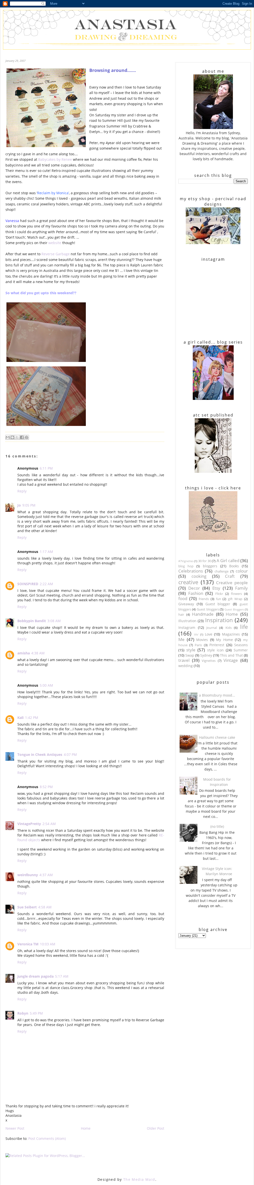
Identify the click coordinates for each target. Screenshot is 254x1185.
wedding (185, 665)
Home (86, 1128)
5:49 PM (36, 1013)
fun (218, 599)
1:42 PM (31, 717)
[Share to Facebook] (21, 437)
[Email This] (7, 437)
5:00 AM (46, 685)
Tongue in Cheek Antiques (39, 754)
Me (181, 639)
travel (184, 660)
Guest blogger (217, 604)
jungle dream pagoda (35, 976)
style (190, 650)
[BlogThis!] (12, 437)
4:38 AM (38, 653)
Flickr (219, 594)
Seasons (241, 644)
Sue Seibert (27, 907)
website (54, 242)
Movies (202, 639)
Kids (228, 628)
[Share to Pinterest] (26, 437)
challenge (221, 571)
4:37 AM (46, 874)
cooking (198, 576)
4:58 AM (45, 907)
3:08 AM (54, 620)
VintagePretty (29, 823)
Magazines (231, 634)
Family (241, 588)
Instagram (186, 627)
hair (181, 614)
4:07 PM (70, 754)
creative (188, 582)
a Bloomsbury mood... (217, 695)
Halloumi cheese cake (217, 737)
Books (234, 566)
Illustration (187, 620)
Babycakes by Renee (55, 159)
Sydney (206, 655)
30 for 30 (204, 561)
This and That (231, 655)
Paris (198, 645)
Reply (22, 491)
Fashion (195, 593)
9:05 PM (28, 505)
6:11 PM (46, 468)
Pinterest (216, 644)
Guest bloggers (208, 609)
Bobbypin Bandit (31, 620)
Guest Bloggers (234, 609)
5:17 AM (61, 976)
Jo (19, 505)
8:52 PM (46, 786)
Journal (211, 628)
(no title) (217, 826)
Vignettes (209, 661)
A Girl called (228, 560)
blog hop (185, 566)
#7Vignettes (185, 561)
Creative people (232, 582)
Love (208, 634)
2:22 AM (46, 583)
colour (242, 571)
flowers (236, 594)
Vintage (230, 660)
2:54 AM (49, 823)
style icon (215, 650)
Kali (20, 717)
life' (196, 634)
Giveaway (186, 604)
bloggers (210, 566)
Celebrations (190, 571)
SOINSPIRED (27, 583)
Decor (194, 588)
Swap (189, 655)
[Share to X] (17, 437)
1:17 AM (46, 551)
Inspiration (219, 620)
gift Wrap (235, 599)
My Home (224, 639)
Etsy (216, 588)
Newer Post (14, 1128)
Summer (241, 650)
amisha (23, 653)
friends (204, 599)
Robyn (22, 1013)
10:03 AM (47, 944)
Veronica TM (27, 944)
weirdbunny (27, 874)
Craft (230, 576)
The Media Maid (139, 1179)
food (182, 598)
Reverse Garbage (56, 254)
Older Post (155, 1128)
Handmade (203, 614)
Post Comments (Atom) (47, 1138)
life (244, 627)
